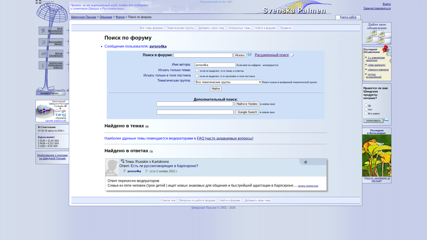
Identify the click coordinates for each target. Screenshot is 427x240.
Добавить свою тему (211, 28)
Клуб (59, 28)
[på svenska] (38, 2)
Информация (55, 65)
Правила (285, 28)
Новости (57, 67)
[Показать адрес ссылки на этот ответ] (305, 162)
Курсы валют (46, 137)
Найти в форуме (265, 28)
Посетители (55, 33)
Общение (106, 17)
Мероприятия (55, 30)
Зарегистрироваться (377, 8)
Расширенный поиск (272, 55)
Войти (387, 4)
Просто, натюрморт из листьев (377, 179)
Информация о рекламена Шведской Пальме (52, 157)
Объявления (55, 55)
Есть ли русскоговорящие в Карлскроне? (164, 166)
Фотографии (55, 41)
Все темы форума (151, 28)
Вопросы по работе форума (197, 200)
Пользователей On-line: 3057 (216, 1)
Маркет (58, 44)
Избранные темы (240, 28)
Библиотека (55, 63)
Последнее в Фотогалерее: (376, 131)
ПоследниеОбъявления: (372, 50)
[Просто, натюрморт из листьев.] (376, 175)
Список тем (168, 200)
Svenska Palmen (49, 93)
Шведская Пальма (83, 17)
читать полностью (308, 185)
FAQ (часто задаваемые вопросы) (225, 138)
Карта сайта (348, 17)
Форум (120, 17)
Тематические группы (180, 28)
